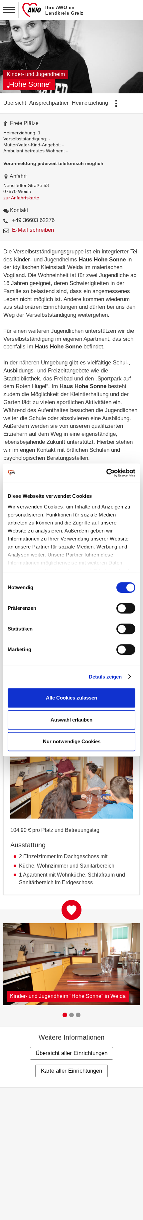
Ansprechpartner (49, 103)
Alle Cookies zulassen (71, 698)
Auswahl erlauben (71, 720)
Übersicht (14, 103)
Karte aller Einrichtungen (71, 1071)
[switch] (125, 608)
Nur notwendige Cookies (71, 741)
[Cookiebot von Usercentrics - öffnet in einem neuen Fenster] (106, 472)
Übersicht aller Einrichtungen (71, 1053)
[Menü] (9, 10)
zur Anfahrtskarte (21, 197)
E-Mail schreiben (33, 230)
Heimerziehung (90, 103)
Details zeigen (105, 677)
